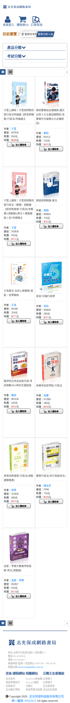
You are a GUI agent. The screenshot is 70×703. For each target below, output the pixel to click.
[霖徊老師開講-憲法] (51, 182)
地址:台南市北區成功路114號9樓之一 (27, 652)
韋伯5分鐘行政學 (45, 296)
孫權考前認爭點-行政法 (49, 385)
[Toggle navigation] (57, 8)
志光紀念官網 (50, 689)
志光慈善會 (49, 686)
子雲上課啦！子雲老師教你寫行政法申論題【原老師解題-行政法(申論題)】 (19, 114)
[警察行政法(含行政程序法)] (51, 455)
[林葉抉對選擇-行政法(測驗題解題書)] (19, 455)
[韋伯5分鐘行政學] (51, 275)
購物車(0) (23, 24)
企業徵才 (47, 682)
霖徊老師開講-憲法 (46, 200)
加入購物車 (21, 145)
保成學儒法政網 (34, 689)
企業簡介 (47, 678)
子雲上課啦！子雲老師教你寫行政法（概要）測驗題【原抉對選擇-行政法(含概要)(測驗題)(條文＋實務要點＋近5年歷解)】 (19, 209)
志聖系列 (10, 686)
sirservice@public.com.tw (30, 667)
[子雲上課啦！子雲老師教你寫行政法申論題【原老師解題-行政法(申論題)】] (19, 92)
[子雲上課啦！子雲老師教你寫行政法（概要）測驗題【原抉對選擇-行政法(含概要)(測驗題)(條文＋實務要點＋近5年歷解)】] (19, 182)
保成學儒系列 (13, 682)
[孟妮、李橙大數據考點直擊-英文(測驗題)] (19, 546)
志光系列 (10, 678)
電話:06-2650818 (16, 656)
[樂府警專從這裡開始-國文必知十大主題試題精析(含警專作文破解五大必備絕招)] (51, 92)
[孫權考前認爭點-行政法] (51, 365)
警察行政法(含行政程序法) (51, 475)
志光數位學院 (13, 689)
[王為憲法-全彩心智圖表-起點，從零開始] (19, 273)
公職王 (29, 686)
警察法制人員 (45, 34)
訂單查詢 (36, 24)
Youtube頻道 (32, 682)
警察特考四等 (32, 34)
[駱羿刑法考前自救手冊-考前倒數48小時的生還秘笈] (19, 363)
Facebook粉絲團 (34, 678)
